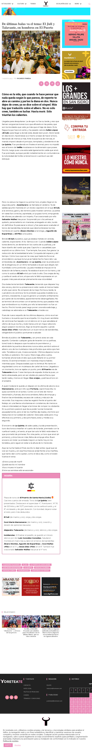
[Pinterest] (52, 83)
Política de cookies (10, 741)
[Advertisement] (45, 604)
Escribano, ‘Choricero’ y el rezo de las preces (11, 631)
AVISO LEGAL (28, 688)
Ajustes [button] (17, 745)
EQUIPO (49, 685)
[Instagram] (11, 697)
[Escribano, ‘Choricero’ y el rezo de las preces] (11, 621)
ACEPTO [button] (8, 745)
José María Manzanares (12, 568)
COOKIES (26, 695)
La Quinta (28, 568)
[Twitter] (46, 83)
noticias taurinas (42, 568)
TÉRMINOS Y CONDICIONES (32, 698)
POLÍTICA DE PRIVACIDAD (31, 692)
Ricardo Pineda (24, 78)
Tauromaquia (23, 570)
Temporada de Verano (40, 570)
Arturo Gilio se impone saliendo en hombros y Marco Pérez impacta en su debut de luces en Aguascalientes (50, 632)
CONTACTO (27, 685)
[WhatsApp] (57, 83)
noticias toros (9, 570)
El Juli (25, 565)
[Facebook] (41, 83)
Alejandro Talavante (11, 565)
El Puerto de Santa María (40, 565)
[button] (89, 3)
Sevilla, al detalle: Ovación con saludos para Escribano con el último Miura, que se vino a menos (31, 632)
